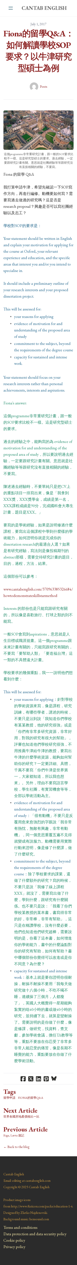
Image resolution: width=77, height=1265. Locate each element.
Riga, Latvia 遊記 (13, 1135)
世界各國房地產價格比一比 (21, 1116)
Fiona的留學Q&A (30, 1098)
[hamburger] (10, 8)
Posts (43, 86)
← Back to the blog (16, 1147)
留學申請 (9, 1098)
